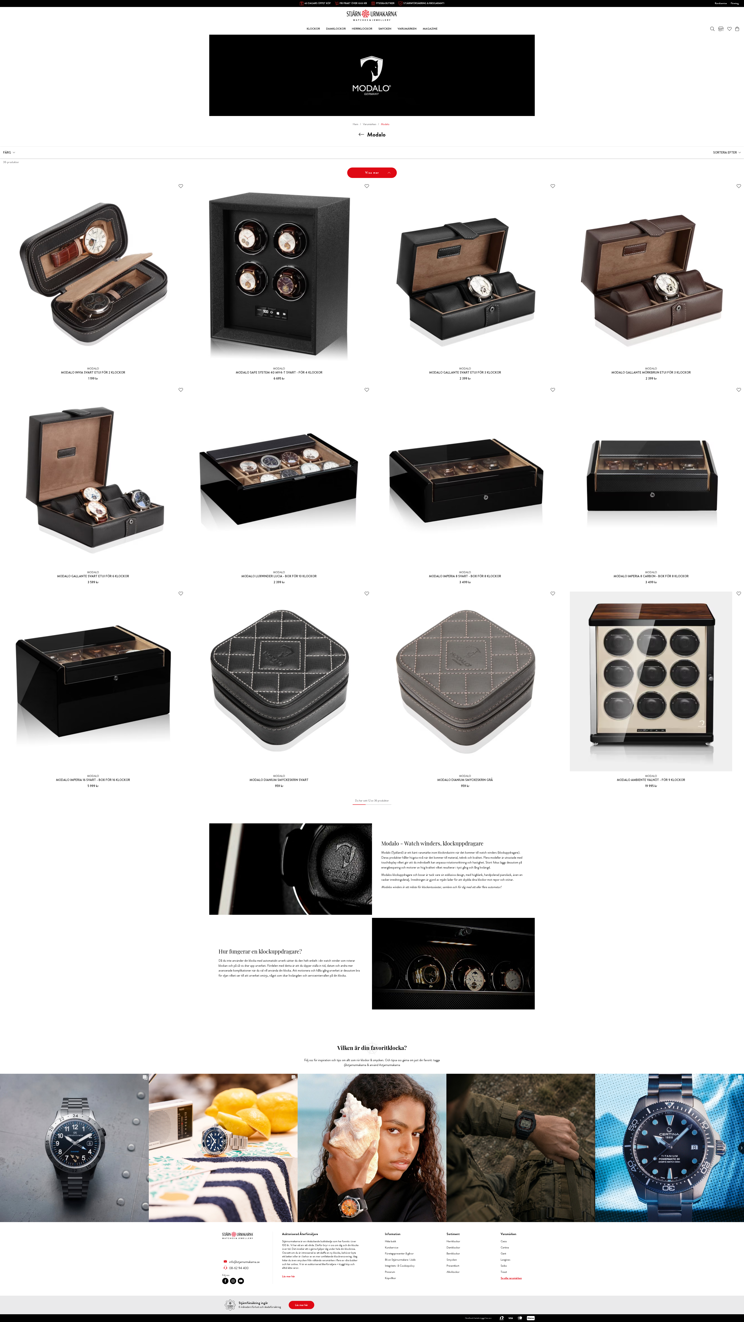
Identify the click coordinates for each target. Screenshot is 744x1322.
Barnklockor (453, 1253)
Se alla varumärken (511, 1278)
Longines (505, 1260)
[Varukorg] (737, 29)
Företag (735, 3)
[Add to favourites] (181, 186)
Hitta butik (390, 1241)
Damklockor (453, 1247)
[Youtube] (241, 1281)
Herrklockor (453, 1241)
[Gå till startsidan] (372, 14)
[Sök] (712, 29)
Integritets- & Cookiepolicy (400, 1266)
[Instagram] (233, 1281)
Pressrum (390, 1272)
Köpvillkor (390, 1278)
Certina (505, 1247)
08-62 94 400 (239, 1268)
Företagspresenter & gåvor (399, 1253)
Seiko (504, 1266)
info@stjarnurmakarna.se (244, 1262)
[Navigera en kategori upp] (361, 134)
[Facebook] (225, 1281)
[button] (9, 152)
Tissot (504, 1272)
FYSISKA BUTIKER (385, 3)
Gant (503, 1253)
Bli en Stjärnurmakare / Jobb (400, 1260)
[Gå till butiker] (721, 29)
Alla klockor (453, 1272)
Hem (355, 124)
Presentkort (453, 1266)
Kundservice (721, 3)
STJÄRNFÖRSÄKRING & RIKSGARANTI (423, 3)
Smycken (452, 1260)
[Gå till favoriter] (729, 29)
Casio (504, 1241)
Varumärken (369, 124)
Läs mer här (288, 1276)
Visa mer (372, 172)
